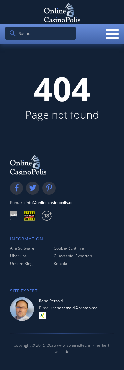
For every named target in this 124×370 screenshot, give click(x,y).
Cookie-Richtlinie (69, 248)
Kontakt (60, 263)
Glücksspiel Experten (73, 256)
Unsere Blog (21, 263)
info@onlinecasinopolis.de (50, 202)
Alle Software (22, 248)
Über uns (18, 256)
